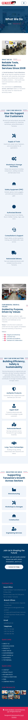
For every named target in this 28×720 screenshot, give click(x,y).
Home (9, 24)
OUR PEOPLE (7, 658)
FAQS (4, 679)
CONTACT (6, 670)
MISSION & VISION (8, 646)
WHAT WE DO (7, 651)
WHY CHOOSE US (8, 655)
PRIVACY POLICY (8, 672)
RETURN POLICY (8, 674)
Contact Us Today (14, 567)
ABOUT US (6, 644)
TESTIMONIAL (7, 660)
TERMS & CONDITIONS (10, 677)
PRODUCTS (6, 648)
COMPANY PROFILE (8, 681)
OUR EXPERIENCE (8, 653)
